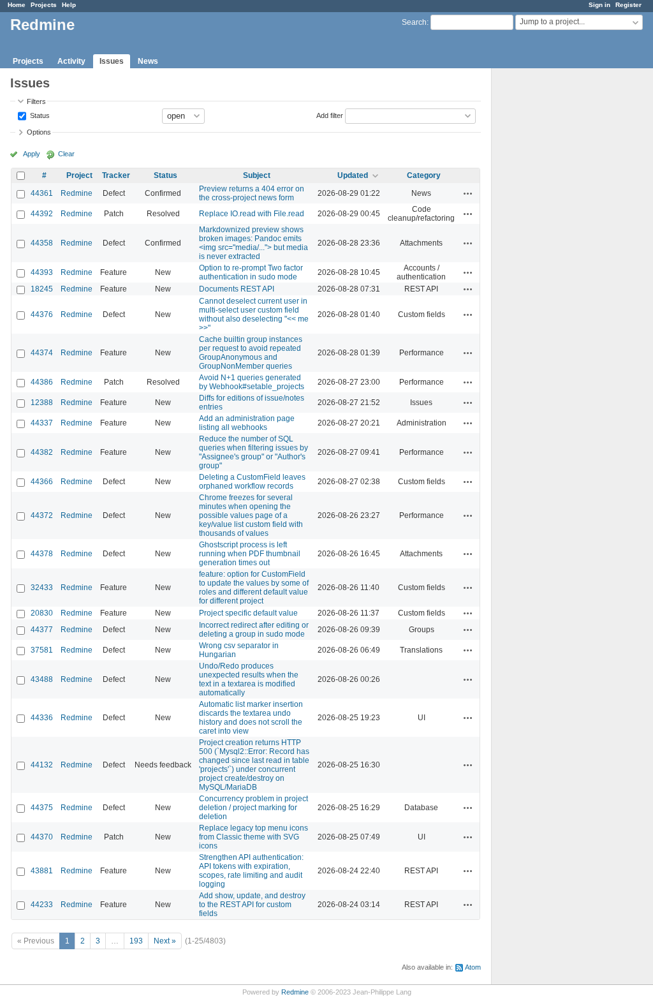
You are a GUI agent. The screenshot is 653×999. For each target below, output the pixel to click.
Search (414, 22)
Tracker (116, 175)
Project (79, 175)
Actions (468, 193)
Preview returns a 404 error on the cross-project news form (251, 193)
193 (136, 940)
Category (424, 175)
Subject (256, 175)
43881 (42, 870)
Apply (31, 154)
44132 (42, 764)
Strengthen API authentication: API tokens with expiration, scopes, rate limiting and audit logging (251, 871)
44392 (42, 213)
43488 (42, 679)
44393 (42, 272)
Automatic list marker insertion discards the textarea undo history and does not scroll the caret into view (251, 718)
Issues (111, 61)
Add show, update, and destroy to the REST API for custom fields (252, 904)
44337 (42, 422)
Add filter (329, 115)
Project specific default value (248, 613)
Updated (352, 175)
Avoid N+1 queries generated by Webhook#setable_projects (251, 382)
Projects (44, 4)
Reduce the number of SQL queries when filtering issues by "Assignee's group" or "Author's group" (253, 452)
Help (69, 4)
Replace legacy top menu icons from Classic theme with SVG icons (253, 837)
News (148, 61)
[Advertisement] (555, 268)
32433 (42, 587)
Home (17, 4)
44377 (42, 629)
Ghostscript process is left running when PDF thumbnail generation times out (249, 553)
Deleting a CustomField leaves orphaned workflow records (252, 482)
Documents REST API (236, 289)
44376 (42, 314)
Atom (473, 967)
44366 (42, 481)
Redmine (76, 193)
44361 (42, 193)
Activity (71, 61)
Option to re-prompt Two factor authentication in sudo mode (251, 272)
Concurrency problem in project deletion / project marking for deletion (253, 807)
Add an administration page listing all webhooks (247, 423)
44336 (42, 717)
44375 (42, 807)
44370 (42, 837)
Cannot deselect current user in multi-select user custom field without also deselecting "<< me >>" (254, 314)
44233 (42, 904)
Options (39, 132)
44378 (42, 553)
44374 (42, 352)
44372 (42, 515)
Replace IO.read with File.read (251, 213)
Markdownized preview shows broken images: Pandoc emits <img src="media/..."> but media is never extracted (253, 243)
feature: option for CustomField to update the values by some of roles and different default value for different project (254, 587)
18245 (42, 289)
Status (39, 115)
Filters (36, 101)
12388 (42, 402)
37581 (42, 650)
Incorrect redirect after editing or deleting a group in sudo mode (254, 630)
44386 (42, 382)
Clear (66, 154)
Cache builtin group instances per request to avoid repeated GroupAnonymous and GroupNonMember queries (250, 353)
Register (628, 4)
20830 (42, 613)
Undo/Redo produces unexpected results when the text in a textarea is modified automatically (248, 679)
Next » (165, 940)
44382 (42, 452)
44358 (42, 243)
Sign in (599, 4)
